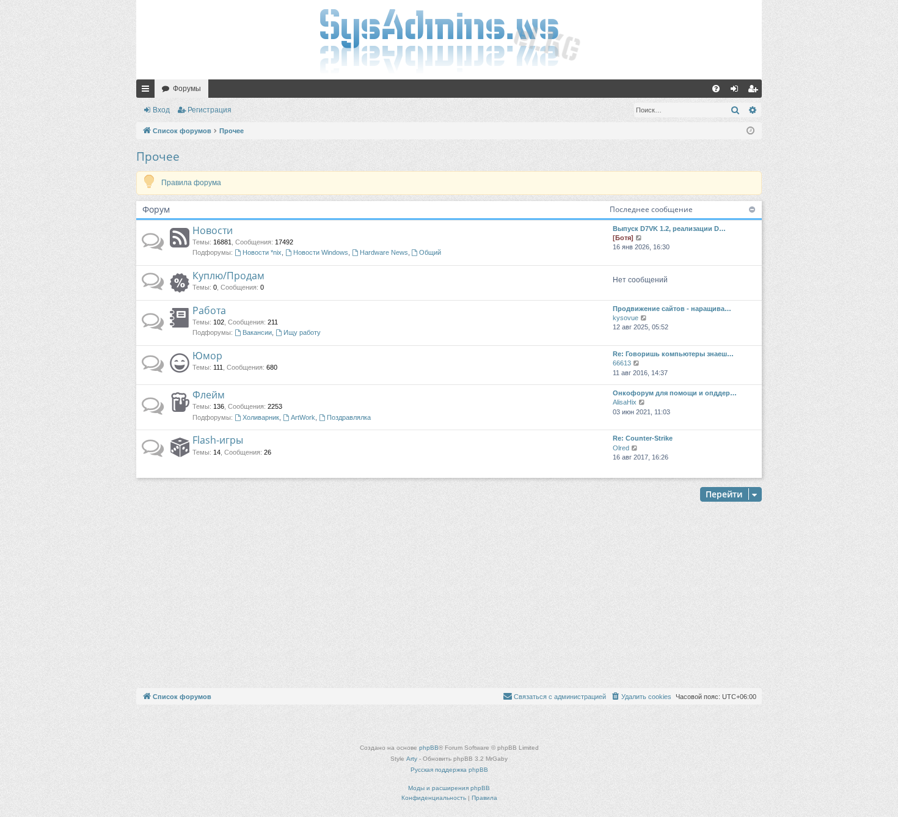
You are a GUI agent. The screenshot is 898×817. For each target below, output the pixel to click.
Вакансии (257, 332)
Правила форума (191, 182)
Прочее (158, 156)
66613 (622, 363)
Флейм (208, 394)
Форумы (187, 88)
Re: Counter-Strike (643, 438)
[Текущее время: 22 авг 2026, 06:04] (750, 131)
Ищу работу (302, 332)
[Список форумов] (449, 39)
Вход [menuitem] (737, 91)
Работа (209, 310)
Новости (212, 230)
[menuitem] (716, 88)
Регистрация (210, 110)
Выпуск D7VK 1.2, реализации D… (669, 228)
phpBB (429, 747)
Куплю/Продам (228, 275)
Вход (161, 110)
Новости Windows (320, 252)
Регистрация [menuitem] (755, 91)
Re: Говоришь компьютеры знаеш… (673, 353)
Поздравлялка (349, 417)
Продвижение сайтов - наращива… (672, 308)
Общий (430, 252)
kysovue (625, 317)
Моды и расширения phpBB (449, 788)
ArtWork (303, 417)
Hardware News (384, 252)
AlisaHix (625, 402)
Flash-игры (217, 440)
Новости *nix (262, 252)
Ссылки (148, 91)
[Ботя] (623, 237)
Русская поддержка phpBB (449, 769)
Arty (411, 758)
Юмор (207, 355)
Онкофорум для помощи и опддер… (675, 393)
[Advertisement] (449, 596)
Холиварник (261, 417)
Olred (621, 448)
